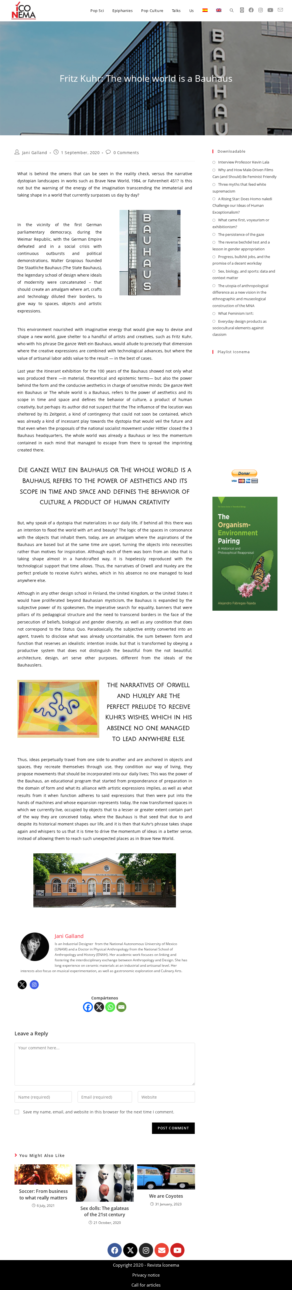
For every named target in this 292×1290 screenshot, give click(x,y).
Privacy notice (146, 1275)
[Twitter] (22, 984)
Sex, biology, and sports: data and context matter (243, 274)
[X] (99, 1007)
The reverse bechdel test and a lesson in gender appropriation (241, 245)
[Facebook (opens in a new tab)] (251, 10)
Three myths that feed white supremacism (239, 187)
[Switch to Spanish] (205, 10)
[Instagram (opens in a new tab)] (260, 10)
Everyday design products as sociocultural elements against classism (239, 328)
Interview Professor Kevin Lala (243, 162)
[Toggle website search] (232, 10)
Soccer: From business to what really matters (43, 1194)
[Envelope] (162, 1250)
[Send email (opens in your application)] (280, 10)
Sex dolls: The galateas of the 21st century (104, 1211)
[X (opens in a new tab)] (242, 10)
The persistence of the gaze (241, 234)
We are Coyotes (166, 1196)
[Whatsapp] (110, 1007)
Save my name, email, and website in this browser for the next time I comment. (98, 1112)
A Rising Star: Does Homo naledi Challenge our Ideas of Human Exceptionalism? (242, 205)
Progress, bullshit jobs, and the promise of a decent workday (241, 260)
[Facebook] (88, 1007)
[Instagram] (34, 984)
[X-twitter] (130, 1250)
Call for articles (146, 1285)
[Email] (121, 1007)
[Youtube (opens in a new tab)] (270, 10)
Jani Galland (34, 152)
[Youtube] (177, 1250)
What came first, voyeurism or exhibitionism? (240, 223)
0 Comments (126, 152)
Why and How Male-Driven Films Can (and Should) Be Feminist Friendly (244, 173)
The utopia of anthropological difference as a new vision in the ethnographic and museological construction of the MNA (240, 295)
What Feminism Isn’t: (236, 313)
